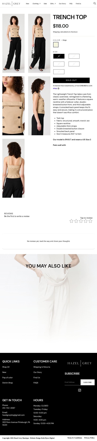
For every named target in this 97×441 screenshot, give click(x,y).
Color (60, 40)
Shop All (5, 367)
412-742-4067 (8, 408)
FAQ (70, 4)
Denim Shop (7, 383)
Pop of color (7, 377)
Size (55, 52)
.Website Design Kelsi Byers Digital (41, 438)
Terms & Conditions (74, 438)
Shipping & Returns (41, 367)
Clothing (35, 4)
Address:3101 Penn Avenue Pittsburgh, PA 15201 (16, 422)
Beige (55, 44)
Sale (45, 4)
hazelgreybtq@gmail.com (13, 415)
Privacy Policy (89, 438)
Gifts (52, 4)
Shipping (56, 32)
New (27, 4)
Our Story (62, 4)
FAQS (35, 383)
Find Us (78, 4)
